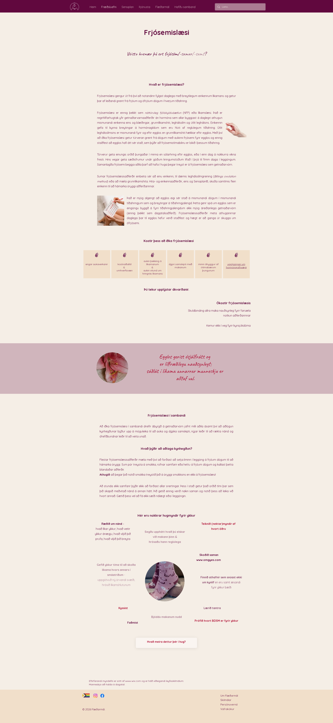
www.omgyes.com (208, 560)
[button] (236, 266)
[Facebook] (102, 695)
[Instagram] (95, 695)
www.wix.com (133, 681)
